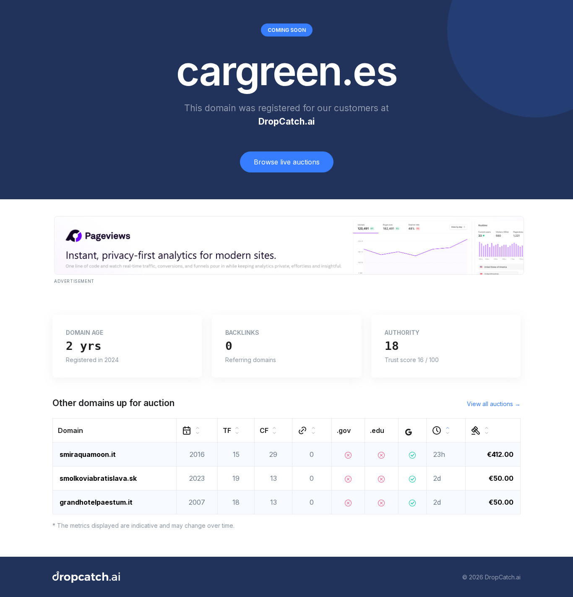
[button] (115, 431)
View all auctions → (494, 403)
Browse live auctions (287, 162)
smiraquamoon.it (88, 454)
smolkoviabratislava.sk (98, 478)
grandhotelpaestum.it (96, 502)
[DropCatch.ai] (86, 577)
